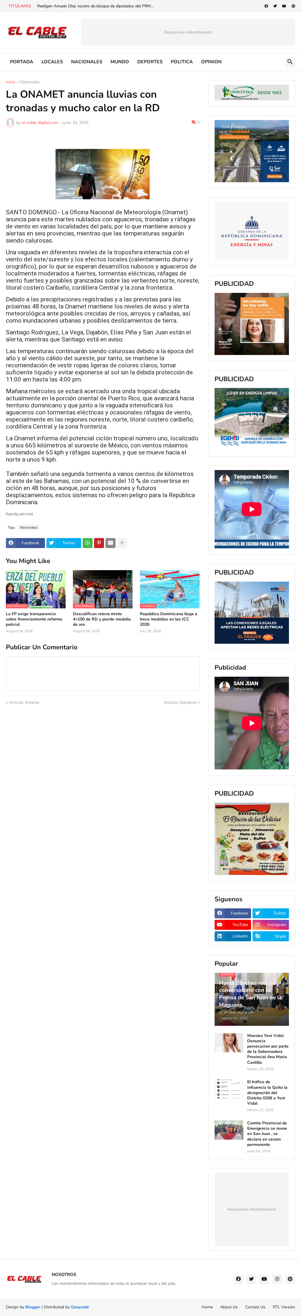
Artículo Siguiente (180, 702)
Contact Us (255, 1307)
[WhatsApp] (88, 543)
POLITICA (182, 62)
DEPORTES (150, 62)
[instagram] (277, 1279)
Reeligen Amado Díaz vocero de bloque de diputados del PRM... (95, 6)
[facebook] (266, 6)
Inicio (10, 82)
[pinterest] (293, 6)
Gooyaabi (80, 1307)
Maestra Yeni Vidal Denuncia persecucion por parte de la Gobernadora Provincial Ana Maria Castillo (268, 1049)
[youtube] (284, 6)
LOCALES (52, 62)
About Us (229, 1307)
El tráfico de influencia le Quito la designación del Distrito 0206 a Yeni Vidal (267, 1092)
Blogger (32, 1307)
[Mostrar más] (122, 543)
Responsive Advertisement (188, 32)
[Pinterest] (99, 543)
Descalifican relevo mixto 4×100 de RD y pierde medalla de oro (102, 619)
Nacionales (30, 82)
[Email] (111, 543)
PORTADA (21, 62)
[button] (290, 62)
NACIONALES (86, 62)
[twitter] (275, 6)
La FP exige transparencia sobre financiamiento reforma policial (34, 619)
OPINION (211, 62)
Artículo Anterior (24, 702)
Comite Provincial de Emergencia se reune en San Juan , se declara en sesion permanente (267, 1134)
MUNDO (120, 62)
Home (207, 1307)
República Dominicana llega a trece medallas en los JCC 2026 (168, 619)
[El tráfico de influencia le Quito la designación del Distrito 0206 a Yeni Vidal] (229, 1088)
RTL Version (284, 1307)
